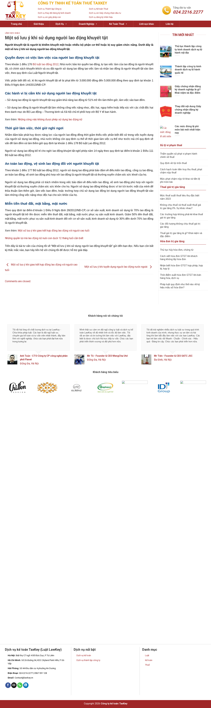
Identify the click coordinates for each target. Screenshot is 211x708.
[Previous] (13, 347)
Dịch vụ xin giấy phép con (49, 17)
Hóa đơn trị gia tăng (172, 241)
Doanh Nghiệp (86, 24)
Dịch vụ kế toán (83, 655)
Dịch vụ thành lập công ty (88, 660)
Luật (147, 655)
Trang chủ (16, 24)
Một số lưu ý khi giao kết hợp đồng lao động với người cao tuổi (53, 230)
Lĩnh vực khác (146, 24)
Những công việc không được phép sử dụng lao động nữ (50, 119)
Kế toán (148, 660)
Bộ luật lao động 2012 (45, 64)
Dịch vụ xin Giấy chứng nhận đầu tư (105, 13)
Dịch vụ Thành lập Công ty (49, 9)
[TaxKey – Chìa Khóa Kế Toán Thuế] (19, 10)
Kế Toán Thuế (116, 24)
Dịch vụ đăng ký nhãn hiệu (101, 17)
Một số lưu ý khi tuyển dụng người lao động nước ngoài (116, 266)
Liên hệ (169, 24)
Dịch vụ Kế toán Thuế (98, 9)
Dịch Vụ (60, 24)
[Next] (198, 347)
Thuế (147, 665)
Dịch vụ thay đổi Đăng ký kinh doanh (54, 13)
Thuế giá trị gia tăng (172, 187)
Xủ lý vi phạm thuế (171, 145)
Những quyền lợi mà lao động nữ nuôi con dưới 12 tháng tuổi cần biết (44, 238)
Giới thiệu (39, 24)
